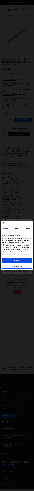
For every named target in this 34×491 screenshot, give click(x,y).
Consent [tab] (6, 228)
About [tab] (28, 228)
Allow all (17, 260)
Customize (15, 266)
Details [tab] (17, 228)
